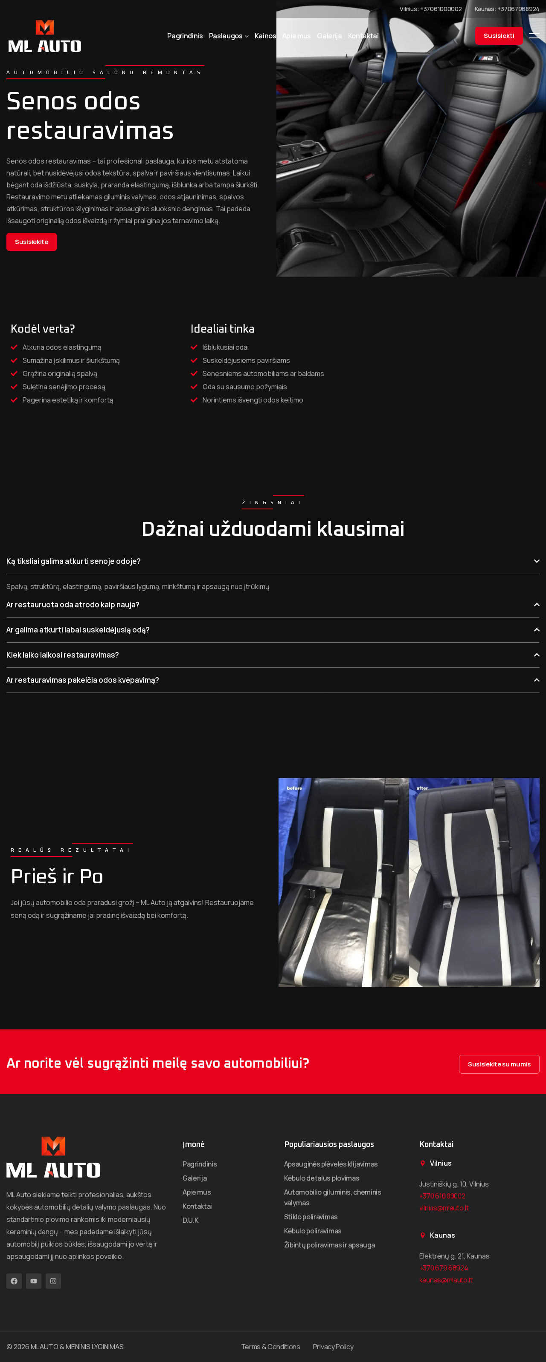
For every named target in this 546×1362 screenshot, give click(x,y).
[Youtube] (33, 1281)
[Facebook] (14, 1281)
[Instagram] (53, 1281)
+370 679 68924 (443, 1268)
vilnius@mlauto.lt (444, 1208)
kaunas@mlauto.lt (446, 1279)
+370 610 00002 (442, 1196)
